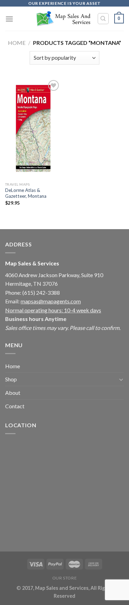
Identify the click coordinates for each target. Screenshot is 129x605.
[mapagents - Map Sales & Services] (63, 19)
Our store (64, 577)
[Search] (103, 18)
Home (16, 42)
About (12, 392)
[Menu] (9, 18)
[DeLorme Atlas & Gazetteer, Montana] (33, 128)
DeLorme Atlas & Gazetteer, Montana (25, 193)
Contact (14, 406)
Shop (11, 379)
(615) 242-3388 (41, 292)
